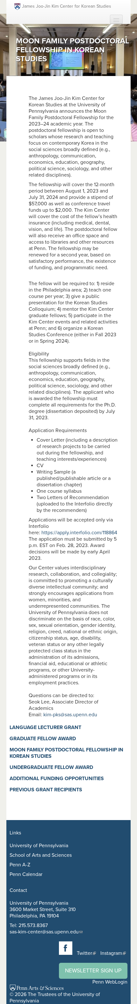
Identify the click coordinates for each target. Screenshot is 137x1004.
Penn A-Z (20, 865)
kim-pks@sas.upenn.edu (70, 714)
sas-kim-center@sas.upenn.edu (44, 932)
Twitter (84, 953)
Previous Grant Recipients (46, 790)
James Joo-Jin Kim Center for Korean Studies (66, 6)
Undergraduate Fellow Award (51, 767)
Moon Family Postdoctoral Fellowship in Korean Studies (66, 753)
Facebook (65, 948)
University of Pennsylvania (39, 845)
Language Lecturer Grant (45, 727)
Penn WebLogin (109, 982)
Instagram (111, 953)
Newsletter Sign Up (93, 970)
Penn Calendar (26, 874)
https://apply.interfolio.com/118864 (80, 532)
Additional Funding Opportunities (57, 778)
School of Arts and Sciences (41, 855)
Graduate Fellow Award (43, 738)
